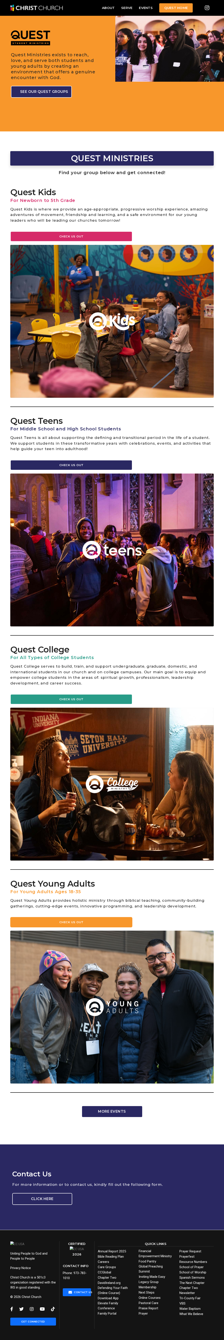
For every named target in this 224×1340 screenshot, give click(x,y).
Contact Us (82, 1292)
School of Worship (192, 1272)
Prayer (143, 1313)
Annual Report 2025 (112, 1251)
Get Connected (33, 1321)
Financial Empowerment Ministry (155, 1253)
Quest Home (176, 8)
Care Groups (107, 1267)
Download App (108, 1298)
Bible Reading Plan (111, 1257)
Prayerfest (186, 1257)
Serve (126, 8)
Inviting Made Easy (152, 1277)
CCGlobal (104, 1272)
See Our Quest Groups (44, 92)
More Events (112, 1111)
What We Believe (191, 1314)
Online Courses (150, 1298)
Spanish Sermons (192, 1278)
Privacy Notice (20, 1268)
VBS (182, 1303)
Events (145, 8)
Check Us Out (71, 236)
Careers (103, 1262)
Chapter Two (107, 1278)
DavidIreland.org (109, 1283)
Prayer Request (190, 1251)
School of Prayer (191, 1267)
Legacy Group (149, 1282)
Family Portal (107, 1313)
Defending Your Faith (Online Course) (113, 1290)
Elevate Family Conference (108, 1305)
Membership (147, 1287)
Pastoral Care (148, 1303)
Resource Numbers (193, 1262)
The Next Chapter (192, 1283)
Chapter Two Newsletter (188, 1290)
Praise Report (148, 1308)
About (108, 8)
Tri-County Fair (190, 1298)
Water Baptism (190, 1309)
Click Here (42, 1199)
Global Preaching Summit (151, 1268)
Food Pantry (147, 1261)
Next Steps (146, 1292)
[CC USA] (17, 1244)
